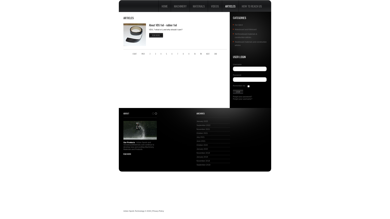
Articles (230, 6)
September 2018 (203, 165)
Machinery (180, 6)
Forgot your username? (242, 99)
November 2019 (203, 153)
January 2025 (202, 121)
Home (165, 6)
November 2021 (203, 129)
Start (135, 54)
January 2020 (202, 149)
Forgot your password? (242, 97)
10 (195, 54)
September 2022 (203, 125)
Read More (156, 35)
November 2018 (203, 161)
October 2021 (202, 133)
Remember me (239, 86)
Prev (143, 54)
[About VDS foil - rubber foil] (134, 34)
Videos (215, 6)
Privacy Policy (158, 211)
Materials (199, 6)
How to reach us (252, 6)
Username (237, 64)
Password (237, 75)
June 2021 (201, 141)
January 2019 (202, 157)
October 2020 (202, 145)
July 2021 (201, 137)
